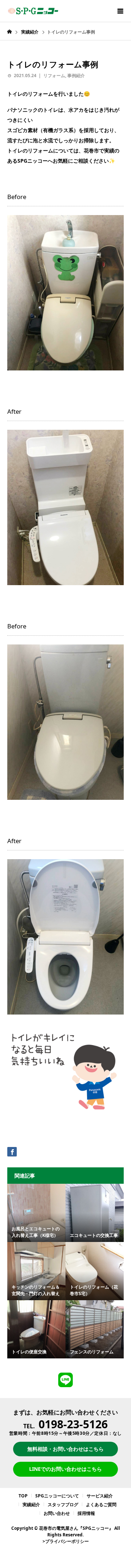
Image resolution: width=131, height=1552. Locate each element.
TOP (23, 1496)
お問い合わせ (57, 1513)
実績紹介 (31, 1504)
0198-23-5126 (73, 1424)
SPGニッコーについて (57, 1496)
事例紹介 (76, 75)
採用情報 (86, 1513)
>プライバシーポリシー (66, 1541)
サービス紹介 (100, 1496)
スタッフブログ (63, 1504)
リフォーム (54, 75)
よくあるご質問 (101, 1504)
